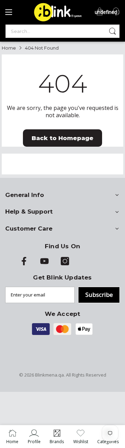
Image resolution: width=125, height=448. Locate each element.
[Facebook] (24, 263)
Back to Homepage (62, 138)
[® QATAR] (56, 21)
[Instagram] (65, 263)
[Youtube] (44, 263)
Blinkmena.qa (49, 375)
